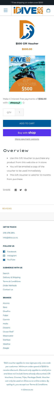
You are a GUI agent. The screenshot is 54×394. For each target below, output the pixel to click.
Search (6, 273)
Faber (5, 315)
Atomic (6, 303)
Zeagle (6, 348)
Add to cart (27, 123)
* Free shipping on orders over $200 (27, 2)
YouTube (11, 260)
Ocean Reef (8, 332)
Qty (9, 112)
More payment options (27, 139)
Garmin (6, 319)
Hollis (5, 323)
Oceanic (6, 327)
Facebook (11, 251)
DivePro (6, 311)
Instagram (12, 255)
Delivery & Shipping (11, 277)
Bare (5, 307)
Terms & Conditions (12, 281)
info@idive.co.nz (10, 237)
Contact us (8, 289)
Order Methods (10, 285)
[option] (27, 74)
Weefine (6, 344)
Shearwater (8, 336)
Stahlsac (6, 340)
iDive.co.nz (28, 389)
